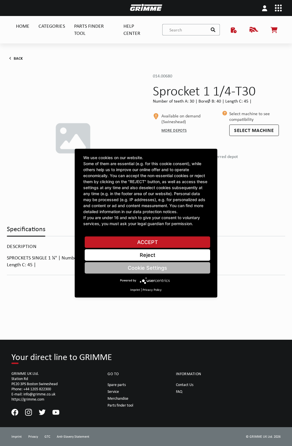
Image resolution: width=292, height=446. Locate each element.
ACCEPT (147, 242)
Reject (147, 255)
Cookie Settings (147, 268)
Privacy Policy (152, 289)
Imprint (135, 289)
